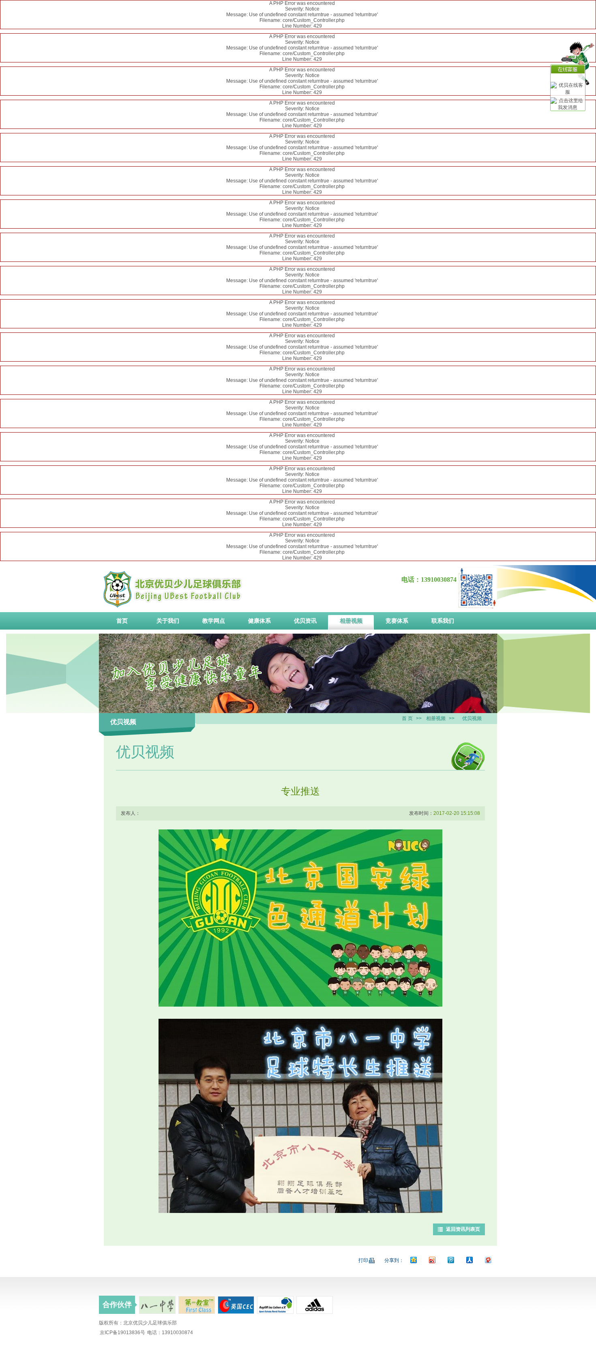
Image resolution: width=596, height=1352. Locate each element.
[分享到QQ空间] (413, 1260)
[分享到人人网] (469, 1260)
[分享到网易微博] (487, 1260)
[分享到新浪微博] (431, 1260)
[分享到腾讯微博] (450, 1260)
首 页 (407, 718)
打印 (363, 1260)
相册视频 (436, 718)
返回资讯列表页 (463, 1229)
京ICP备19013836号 (122, 1332)
